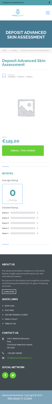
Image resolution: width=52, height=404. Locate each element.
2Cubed (28, 398)
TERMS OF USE (10, 323)
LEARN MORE (9, 291)
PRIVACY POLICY (11, 319)
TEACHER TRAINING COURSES (16, 315)
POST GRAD (9, 310)
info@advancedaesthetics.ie (13, 2)
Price (4, 137)
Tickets (21, 77)
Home (4, 50)
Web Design (14, 398)
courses (13, 50)
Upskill (29, 77)
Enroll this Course (23, 151)
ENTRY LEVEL (10, 306)
